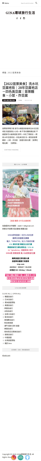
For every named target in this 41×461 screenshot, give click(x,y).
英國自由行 (8, 308)
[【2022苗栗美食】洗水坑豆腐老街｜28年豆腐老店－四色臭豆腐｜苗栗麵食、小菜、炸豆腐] (20, 114)
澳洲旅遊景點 (10, 302)
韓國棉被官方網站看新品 (17, 247)
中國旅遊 (8, 337)
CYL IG (30, 247)
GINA (20, 100)
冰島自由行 (8, 311)
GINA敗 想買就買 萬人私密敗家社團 (20, 253)
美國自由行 (9, 305)
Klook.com (6, 355)
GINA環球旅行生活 (20, 13)
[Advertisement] (20, 47)
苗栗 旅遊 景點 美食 (9, 100)
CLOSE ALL (6, 293)
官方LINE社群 (27, 235)
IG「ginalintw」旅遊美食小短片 (20, 250)
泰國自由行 (8, 328)
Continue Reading (11, 150)
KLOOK (28, 267)
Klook (29, 270)
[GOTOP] (27, 457)
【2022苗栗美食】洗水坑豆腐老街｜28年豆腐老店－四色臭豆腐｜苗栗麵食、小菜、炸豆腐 (20, 89)
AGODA (13, 267)
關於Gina (8, 343)
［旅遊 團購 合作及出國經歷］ (20, 221)
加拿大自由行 (10, 314)
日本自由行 (9, 299)
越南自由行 (9, 334)
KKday (22, 270)
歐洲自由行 (9, 317)
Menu (7, 3)
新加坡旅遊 (8, 323)
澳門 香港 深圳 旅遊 (11, 326)
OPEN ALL (17, 293)
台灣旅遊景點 (10, 340)
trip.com (20, 264)
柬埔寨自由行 (9, 320)
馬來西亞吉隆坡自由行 (12, 331)
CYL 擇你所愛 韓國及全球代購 (20, 244)
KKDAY (21, 267)
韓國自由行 (9, 296)
